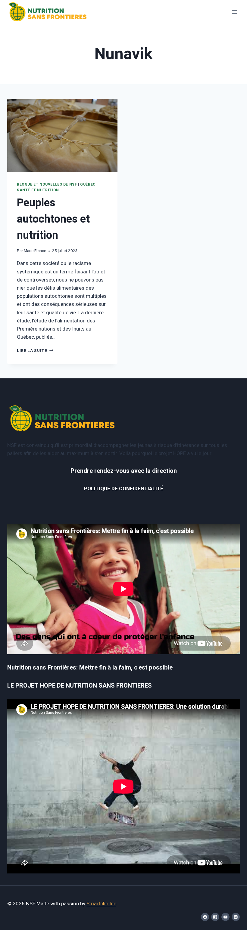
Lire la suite (35, 351)
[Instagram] (215, 917)
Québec (88, 184)
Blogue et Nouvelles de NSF (47, 184)
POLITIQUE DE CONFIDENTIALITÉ (123, 488)
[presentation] (62, 135)
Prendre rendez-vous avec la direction (123, 471)
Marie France (35, 251)
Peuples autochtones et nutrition (53, 219)
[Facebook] (205, 917)
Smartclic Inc (101, 903)
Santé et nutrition (38, 190)
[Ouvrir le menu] (234, 12)
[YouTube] (225, 917)
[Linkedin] (236, 917)
